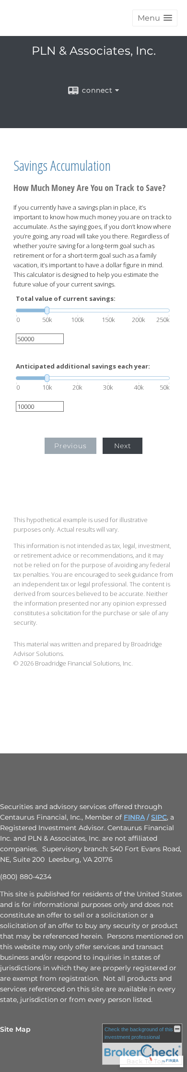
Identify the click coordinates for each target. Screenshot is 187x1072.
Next (122, 445)
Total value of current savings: (66, 299)
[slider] (93, 310)
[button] (154, 18)
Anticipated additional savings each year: (83, 366)
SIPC (159, 817)
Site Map (15, 1029)
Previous (70, 445)
